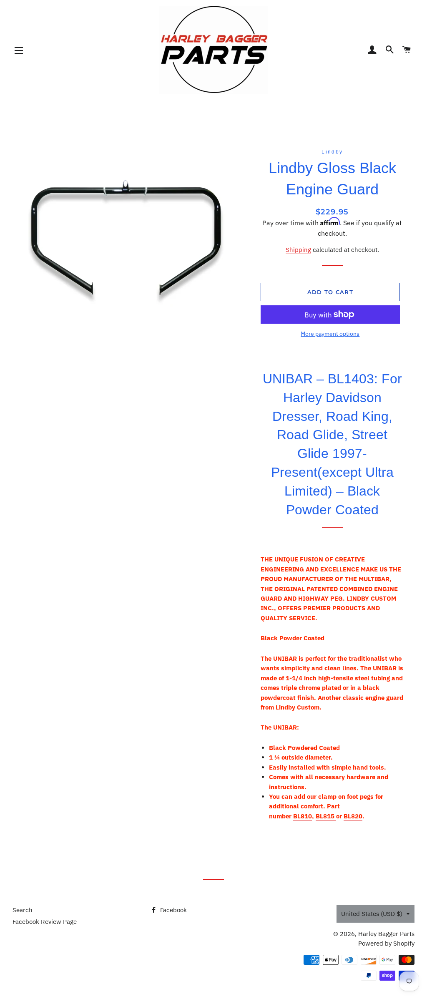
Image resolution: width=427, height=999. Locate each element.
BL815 (326, 816)
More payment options (330, 333)
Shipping (298, 250)
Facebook (172, 910)
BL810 (302, 816)
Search (23, 910)
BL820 (353, 816)
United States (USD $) (371, 914)
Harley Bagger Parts (386, 934)
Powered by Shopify (386, 943)
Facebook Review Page (45, 922)
